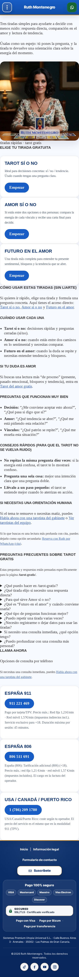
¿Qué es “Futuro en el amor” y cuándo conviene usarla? (39, 606)
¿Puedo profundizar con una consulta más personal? (34, 643)
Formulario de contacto (39, 860)
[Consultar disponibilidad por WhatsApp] (72, 7)
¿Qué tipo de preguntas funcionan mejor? (36, 613)
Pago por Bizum (50, 920)
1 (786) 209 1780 (23, 810)
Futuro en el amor (60, 307)
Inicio (24, 849)
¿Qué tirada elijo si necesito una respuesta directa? (34, 592)
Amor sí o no (31, 307)
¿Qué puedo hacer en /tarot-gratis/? (31, 586)
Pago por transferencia (39, 926)
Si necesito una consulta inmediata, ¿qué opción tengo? (39, 634)
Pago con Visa (25, 920)
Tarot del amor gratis (16, 386)
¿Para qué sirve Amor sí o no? (27, 599)
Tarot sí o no (10, 307)
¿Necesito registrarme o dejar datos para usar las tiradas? (38, 624)
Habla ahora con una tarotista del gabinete (32, 518)
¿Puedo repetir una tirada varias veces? (33, 618)
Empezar (16, 187)
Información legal (46, 849)
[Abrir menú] (7, 7)
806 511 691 (19, 756)
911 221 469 (19, 703)
